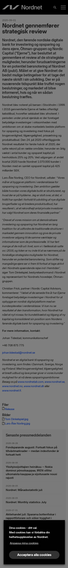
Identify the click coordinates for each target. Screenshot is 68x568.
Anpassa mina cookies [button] (24, 543)
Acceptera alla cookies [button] (34, 555)
